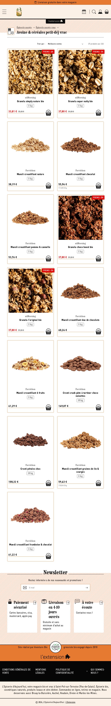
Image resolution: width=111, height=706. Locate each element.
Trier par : (41, 43)
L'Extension (70, 702)
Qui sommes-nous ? (98, 671)
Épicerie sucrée (24, 28)
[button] (4, 12)
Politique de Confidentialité (65, 671)
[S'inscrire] (84, 588)
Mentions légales (41, 671)
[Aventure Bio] (55, 647)
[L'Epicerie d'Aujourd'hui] (19, 11)
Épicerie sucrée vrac (46, 28)
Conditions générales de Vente (16, 671)
